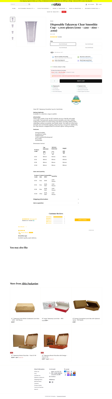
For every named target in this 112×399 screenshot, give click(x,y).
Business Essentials (92, 8)
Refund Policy (37, 381)
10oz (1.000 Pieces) (89, 47)
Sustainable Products (26, 8)
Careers (36, 383)
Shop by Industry (53, 12)
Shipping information (40, 199)
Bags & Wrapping (75, 8)
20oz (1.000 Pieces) (63, 44)
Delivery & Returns (39, 377)
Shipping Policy (38, 379)
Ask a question (38, 203)
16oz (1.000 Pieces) (89, 44)
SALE (64, 12)
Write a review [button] (82, 220)
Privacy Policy (38, 385)
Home (14, 8)
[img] (21, 230)
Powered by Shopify (61, 396)
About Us (36, 371)
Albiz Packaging (30, 283)
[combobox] (20, 4)
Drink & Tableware (59, 8)
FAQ (35, 373)
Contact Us (37, 375)
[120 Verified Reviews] (76, 105)
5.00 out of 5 (33, 219)
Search (36, 389)
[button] (53, 37)
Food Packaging (43, 8)
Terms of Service (38, 387)
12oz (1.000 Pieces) (63, 47)
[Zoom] (31, 32)
